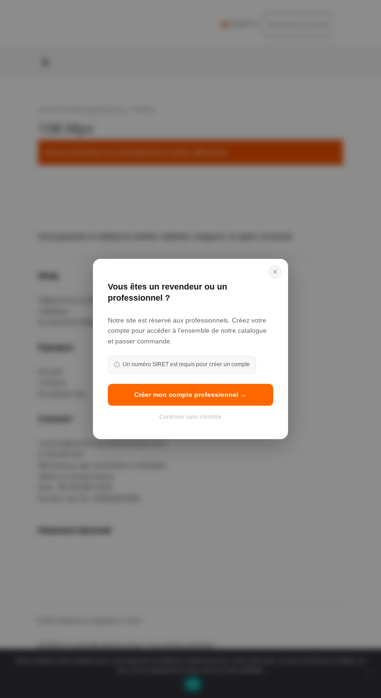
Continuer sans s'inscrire (190, 417)
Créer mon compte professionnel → (190, 394)
